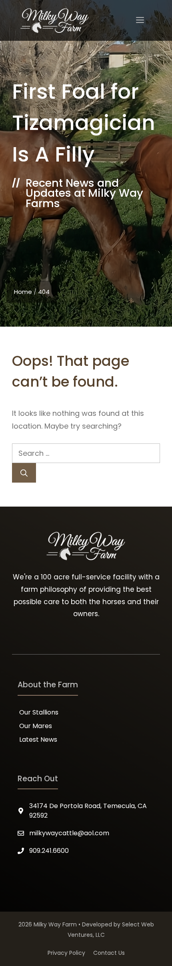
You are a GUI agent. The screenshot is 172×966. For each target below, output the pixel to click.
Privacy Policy (66, 953)
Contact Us (109, 953)
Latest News (38, 739)
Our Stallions (38, 712)
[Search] (24, 473)
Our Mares (35, 725)
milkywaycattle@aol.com (69, 833)
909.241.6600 (49, 850)
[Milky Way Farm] (55, 20)
